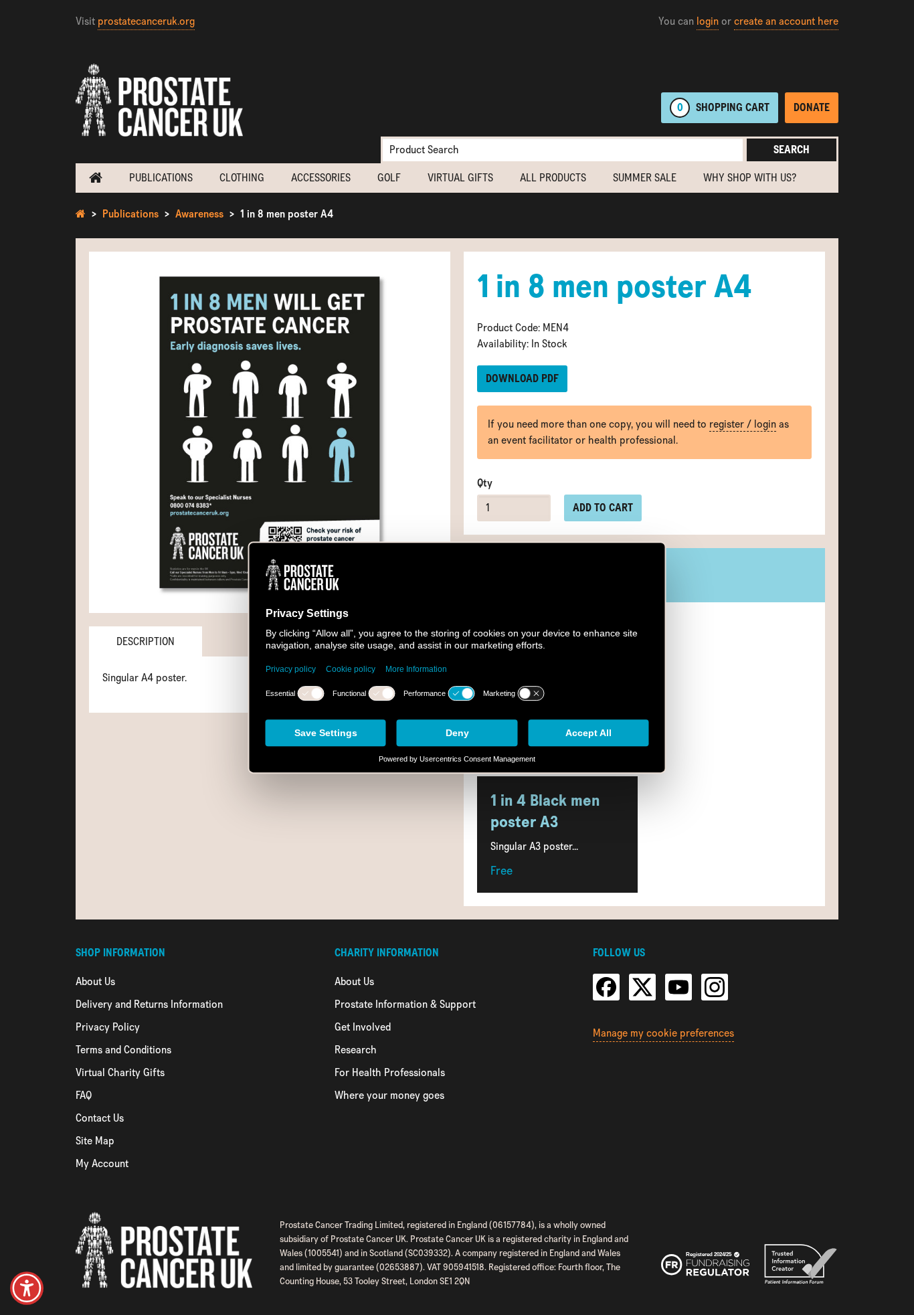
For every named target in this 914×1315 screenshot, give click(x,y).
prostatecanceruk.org (146, 21)
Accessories (321, 178)
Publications (161, 178)
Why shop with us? (749, 178)
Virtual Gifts (460, 178)
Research (356, 1050)
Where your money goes (389, 1095)
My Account (102, 1163)
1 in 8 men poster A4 (286, 214)
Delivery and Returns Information (149, 1004)
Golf (389, 178)
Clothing (241, 178)
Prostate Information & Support (405, 1004)
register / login (742, 424)
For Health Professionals (390, 1072)
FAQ (84, 1095)
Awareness (199, 214)
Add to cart (603, 508)
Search (791, 150)
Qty (484, 483)
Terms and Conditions (123, 1050)
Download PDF (522, 378)
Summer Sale (644, 178)
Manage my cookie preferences (663, 1033)
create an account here (786, 21)
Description (145, 641)
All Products (553, 178)
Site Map (95, 1141)
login (708, 21)
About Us (95, 981)
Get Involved (363, 1027)
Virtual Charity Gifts (120, 1072)
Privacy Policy (108, 1027)
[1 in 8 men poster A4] (269, 432)
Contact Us (100, 1118)
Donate (812, 107)
